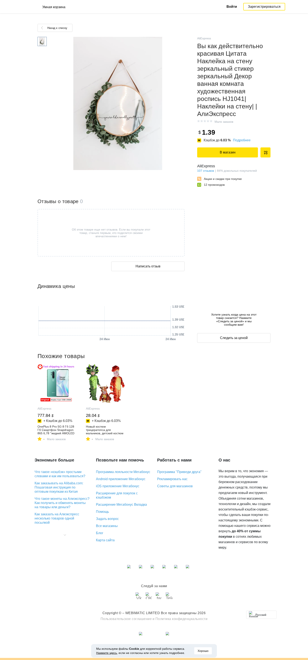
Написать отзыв (148, 266)
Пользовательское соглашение (126, 619)
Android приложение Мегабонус (120, 479)
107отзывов (205, 170)
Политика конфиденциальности (181, 619)
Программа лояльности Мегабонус (123, 472)
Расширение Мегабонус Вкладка (121, 504)
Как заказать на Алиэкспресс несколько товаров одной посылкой (57, 518)
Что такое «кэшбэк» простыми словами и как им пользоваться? (60, 474)
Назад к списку (57, 28)
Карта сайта (105, 540)
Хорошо (203, 650)
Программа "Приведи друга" (179, 472)
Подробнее (242, 140)
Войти (231, 6)
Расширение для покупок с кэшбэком (117, 495)
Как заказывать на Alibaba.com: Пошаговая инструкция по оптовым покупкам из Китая (59, 487)
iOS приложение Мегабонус (117, 486)
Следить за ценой (234, 338)
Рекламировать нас (172, 479)
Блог (99, 533)
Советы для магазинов (175, 486)
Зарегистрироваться (264, 6)
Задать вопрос (107, 519)
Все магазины (107, 526)
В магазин (228, 152)
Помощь (102, 511)
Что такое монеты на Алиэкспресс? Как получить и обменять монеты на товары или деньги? (62, 503)
